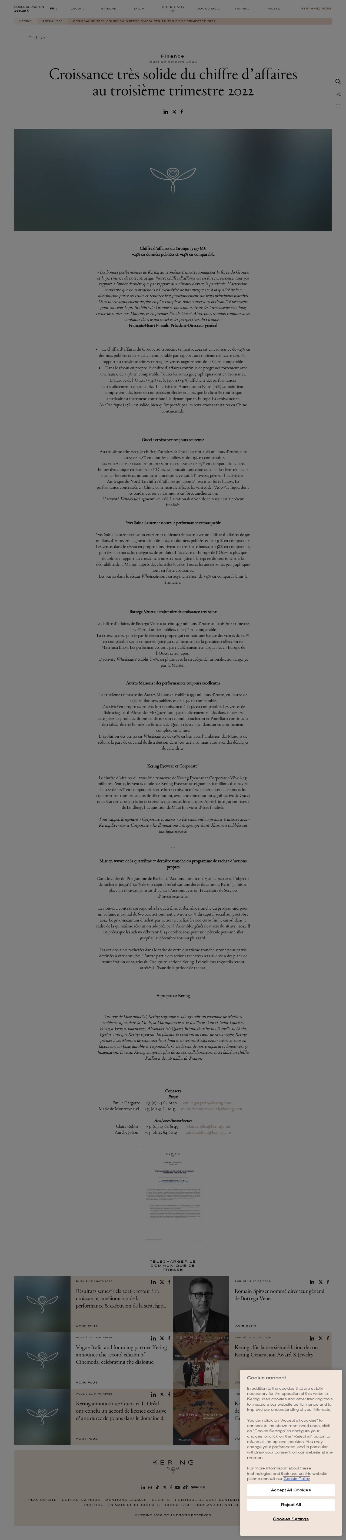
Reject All (291, 1505)
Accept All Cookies (291, 1490)
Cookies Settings (291, 1519)
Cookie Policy (297, 1479)
